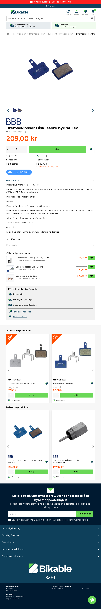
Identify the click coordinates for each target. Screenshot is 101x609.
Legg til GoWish (21, 172)
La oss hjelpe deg (11, 528)
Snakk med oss (20, 316)
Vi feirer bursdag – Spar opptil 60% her (52, 2)
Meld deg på (84, 513)
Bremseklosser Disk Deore (63, 383)
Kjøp (57, 149)
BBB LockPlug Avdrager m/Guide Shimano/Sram (66, 461)
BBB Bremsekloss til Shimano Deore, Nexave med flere (25, 461)
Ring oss (17, 312)
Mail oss (27, 312)
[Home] (8, 34)
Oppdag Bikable (10, 535)
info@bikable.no (11, 590)
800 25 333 (9, 588)
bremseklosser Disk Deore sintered (21, 383)
